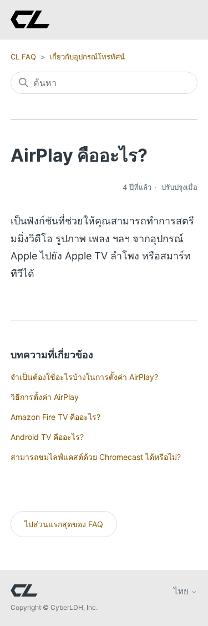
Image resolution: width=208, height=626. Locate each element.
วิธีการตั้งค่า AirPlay (45, 397)
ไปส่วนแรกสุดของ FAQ (63, 524)
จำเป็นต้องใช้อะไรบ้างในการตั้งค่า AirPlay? (84, 377)
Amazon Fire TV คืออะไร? (55, 417)
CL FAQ (23, 56)
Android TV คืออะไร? (47, 437)
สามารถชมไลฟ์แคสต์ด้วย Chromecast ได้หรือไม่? (96, 457)
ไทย (182, 591)
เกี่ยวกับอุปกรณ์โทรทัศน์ (87, 56)
